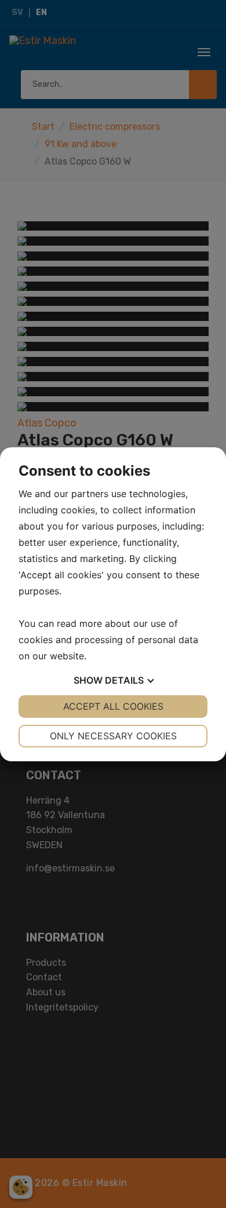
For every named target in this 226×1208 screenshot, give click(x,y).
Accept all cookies (113, 706)
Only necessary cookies (113, 736)
